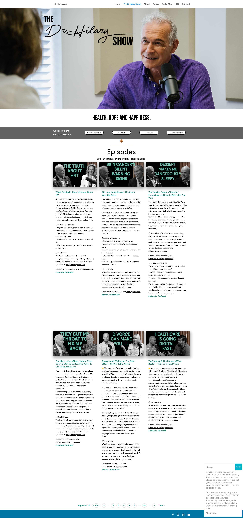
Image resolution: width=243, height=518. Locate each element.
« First (96, 505)
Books (156, 4)
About (147, 4)
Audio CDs (167, 4)
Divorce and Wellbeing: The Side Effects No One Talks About (118, 362)
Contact (186, 4)
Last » (162, 505)
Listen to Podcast (64, 272)
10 (144, 505)
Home (117, 4)
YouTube (150, 132)
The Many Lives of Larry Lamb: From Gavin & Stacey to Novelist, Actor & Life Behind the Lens (74, 364)
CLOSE (238, 467)
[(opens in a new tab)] (75, 174)
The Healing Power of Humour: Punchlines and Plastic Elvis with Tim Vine (166, 195)
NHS (177, 4)
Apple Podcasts (95, 132)
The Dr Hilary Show (132, 4)
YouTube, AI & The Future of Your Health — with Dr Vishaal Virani (165, 362)
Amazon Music (177, 132)
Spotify (122, 132)
